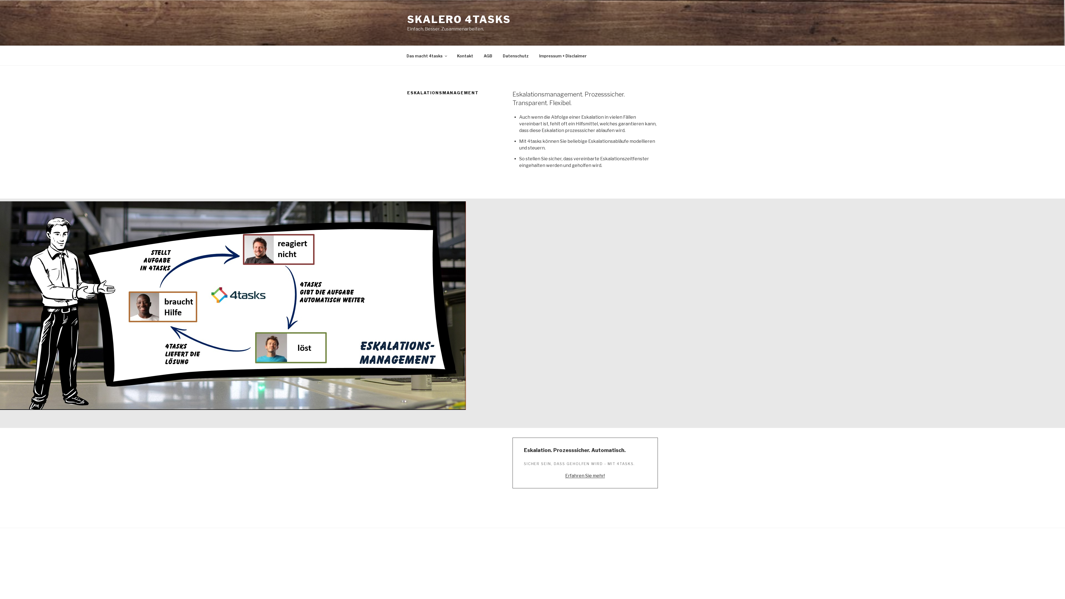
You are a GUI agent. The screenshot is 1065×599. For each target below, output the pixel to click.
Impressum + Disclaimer (563, 56)
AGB (488, 56)
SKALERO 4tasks (459, 19)
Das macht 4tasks (425, 56)
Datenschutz (516, 56)
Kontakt (465, 56)
